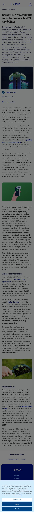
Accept (17, 508)
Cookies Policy (18, 494)
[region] (17, 496)
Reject (17, 504)
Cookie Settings (17, 499)
